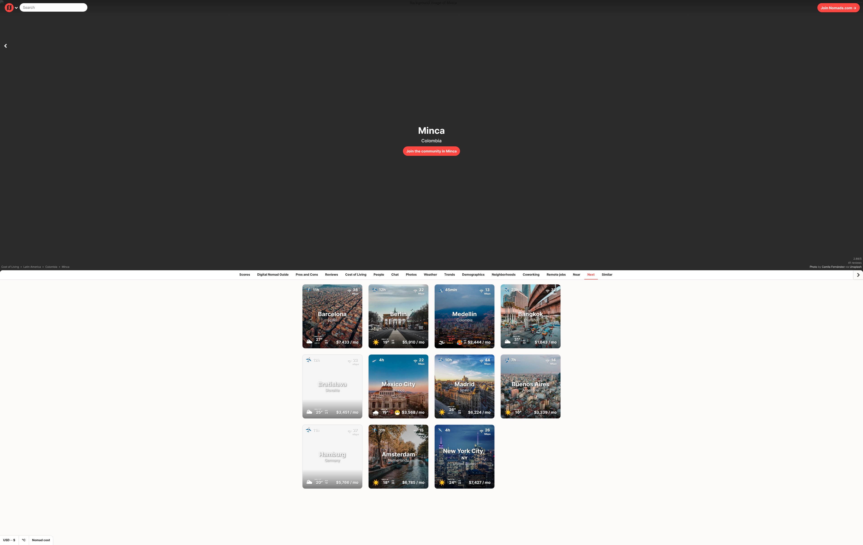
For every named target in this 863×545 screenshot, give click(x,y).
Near (576, 275)
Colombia (431, 140)
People (379, 275)
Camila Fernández (833, 266)
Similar (607, 275)
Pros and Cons (307, 275)
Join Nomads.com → (838, 7)
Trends (449, 275)
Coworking (531, 275)
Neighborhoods (504, 275)
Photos (411, 275)
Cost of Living (355, 275)
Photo (813, 266)
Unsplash (856, 266)
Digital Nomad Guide (273, 275)
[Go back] (5, 45)
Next (591, 275)
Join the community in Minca (431, 151)
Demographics (473, 275)
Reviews (331, 275)
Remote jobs (556, 275)
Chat (395, 275)
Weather (430, 275)
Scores (244, 275)
